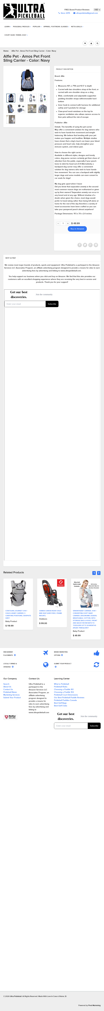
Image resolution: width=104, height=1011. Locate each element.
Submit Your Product (12, 698)
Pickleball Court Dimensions (66, 695)
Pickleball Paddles (21, 27)
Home (6, 51)
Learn (7, 27)
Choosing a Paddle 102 (64, 692)
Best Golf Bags (60, 703)
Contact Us (8, 689)
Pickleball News (10, 692)
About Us (7, 687)
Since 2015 (65, 13)
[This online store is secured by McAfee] (10, 717)
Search (6, 684)
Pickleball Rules (60, 687)
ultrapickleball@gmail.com (87, 13)
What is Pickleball (61, 684)
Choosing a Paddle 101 (63, 689)
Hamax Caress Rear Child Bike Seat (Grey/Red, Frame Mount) (50, 613)
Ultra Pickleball (16, 996)
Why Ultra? (10, 258)
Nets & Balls (76, 27)
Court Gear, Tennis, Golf (15, 35)
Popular (36, 27)
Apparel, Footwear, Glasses (55, 27)
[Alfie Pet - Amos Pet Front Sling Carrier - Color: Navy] (26, 80)
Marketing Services (11, 695)
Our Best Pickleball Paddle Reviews (69, 698)
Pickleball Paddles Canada (65, 700)
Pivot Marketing (94, 1005)
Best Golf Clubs (60, 706)
